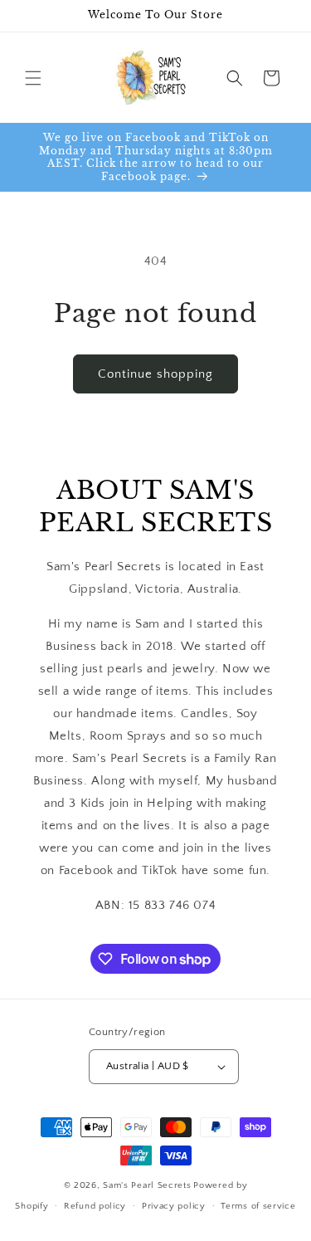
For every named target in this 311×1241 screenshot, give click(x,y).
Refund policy (95, 1206)
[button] (33, 78)
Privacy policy (174, 1206)
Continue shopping (155, 374)
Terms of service (258, 1206)
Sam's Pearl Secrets (147, 1185)
